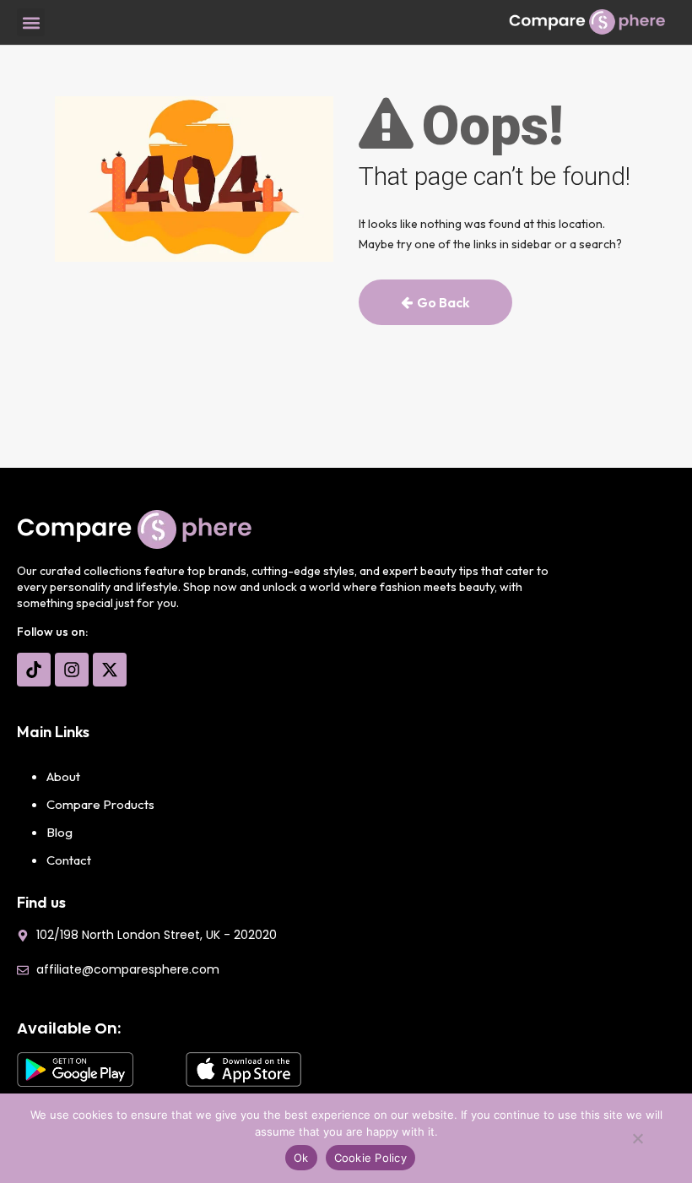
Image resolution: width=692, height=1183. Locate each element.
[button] (31, 22)
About (63, 776)
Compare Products (100, 804)
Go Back (443, 302)
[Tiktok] (34, 669)
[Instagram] (72, 669)
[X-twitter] (110, 669)
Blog (59, 832)
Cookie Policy (370, 1157)
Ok (301, 1157)
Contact (68, 860)
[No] (637, 1142)
